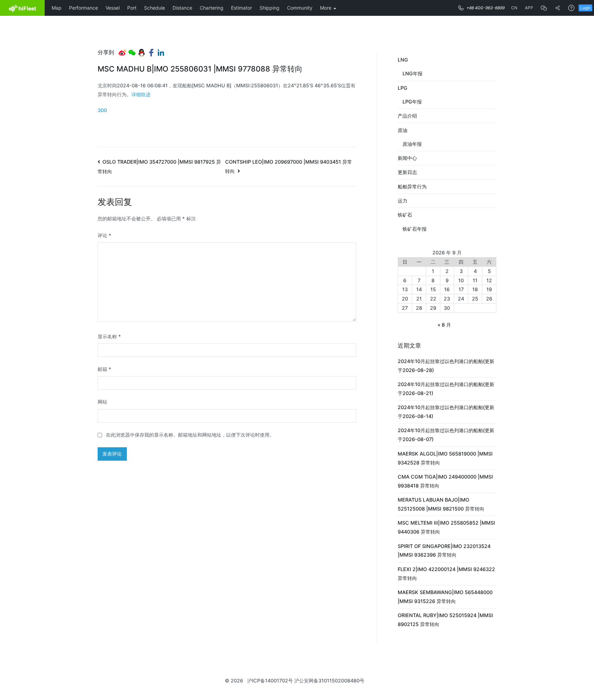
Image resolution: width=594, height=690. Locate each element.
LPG (402, 88)
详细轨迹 (141, 94)
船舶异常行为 (412, 186)
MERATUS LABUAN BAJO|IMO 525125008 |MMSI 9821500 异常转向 (441, 504)
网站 (102, 402)
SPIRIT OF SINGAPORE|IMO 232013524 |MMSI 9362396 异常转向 (444, 550)
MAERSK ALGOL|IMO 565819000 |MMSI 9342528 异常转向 (445, 458)
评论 (104, 235)
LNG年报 (412, 73)
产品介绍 (407, 116)
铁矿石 (405, 215)
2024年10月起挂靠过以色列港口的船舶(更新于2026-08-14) (446, 411)
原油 (402, 130)
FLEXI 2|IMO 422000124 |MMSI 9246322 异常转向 (446, 573)
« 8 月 (444, 325)
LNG (403, 60)
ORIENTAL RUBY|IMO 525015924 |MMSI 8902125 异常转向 (445, 619)
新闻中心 (407, 158)
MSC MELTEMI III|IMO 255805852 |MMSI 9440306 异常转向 (446, 527)
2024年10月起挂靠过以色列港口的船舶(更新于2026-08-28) (446, 365)
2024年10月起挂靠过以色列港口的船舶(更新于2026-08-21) (446, 388)
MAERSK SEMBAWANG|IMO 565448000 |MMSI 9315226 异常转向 (445, 596)
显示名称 (109, 336)
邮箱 (104, 369)
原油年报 (412, 144)
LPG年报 (412, 102)
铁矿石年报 (415, 229)
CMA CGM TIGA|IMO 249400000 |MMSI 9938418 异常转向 (445, 481)
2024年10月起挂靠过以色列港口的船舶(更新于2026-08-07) (446, 434)
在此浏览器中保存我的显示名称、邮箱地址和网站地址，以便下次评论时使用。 (190, 435)
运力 (402, 201)
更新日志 (407, 172)
